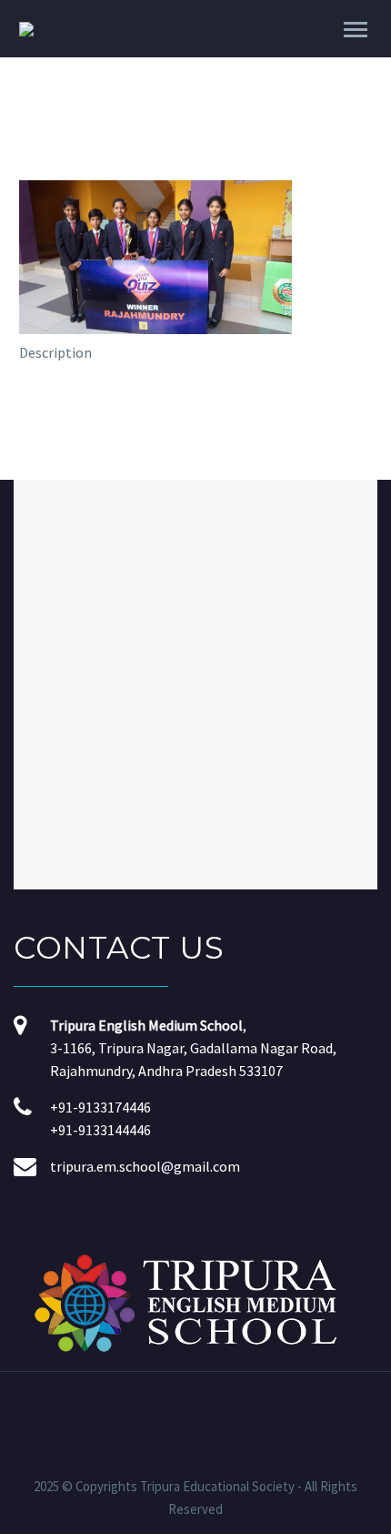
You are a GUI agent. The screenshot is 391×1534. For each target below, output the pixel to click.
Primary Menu (355, 30)
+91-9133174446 (100, 1107)
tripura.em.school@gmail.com (145, 1166)
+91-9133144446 (100, 1130)
